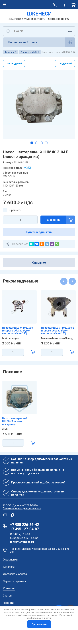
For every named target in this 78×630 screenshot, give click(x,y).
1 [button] (31, 143)
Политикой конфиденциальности (49, 616)
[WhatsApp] (57, 244)
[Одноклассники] (42, 244)
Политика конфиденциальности (22, 508)
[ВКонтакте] (36, 244)
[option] (39, 104)
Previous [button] (63, 281)
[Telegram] (47, 244)
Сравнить (15, 210)
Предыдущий (14, 63)
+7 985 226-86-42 (24, 525)
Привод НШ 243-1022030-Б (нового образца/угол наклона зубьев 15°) (58, 330)
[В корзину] (33, 352)
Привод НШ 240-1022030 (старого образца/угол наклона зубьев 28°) (17, 330)
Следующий (65, 63)
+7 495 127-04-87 (24, 529)
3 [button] (41, 143)
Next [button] (72, 281)
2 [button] (36, 143)
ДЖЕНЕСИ (39, 14)
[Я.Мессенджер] (31, 244)
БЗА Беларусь (10, 338)
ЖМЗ (27, 167)
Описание (39, 262)
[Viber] (52, 244)
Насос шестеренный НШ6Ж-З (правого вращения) (14, 421)
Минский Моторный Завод (57, 338)
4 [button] (46, 143)
